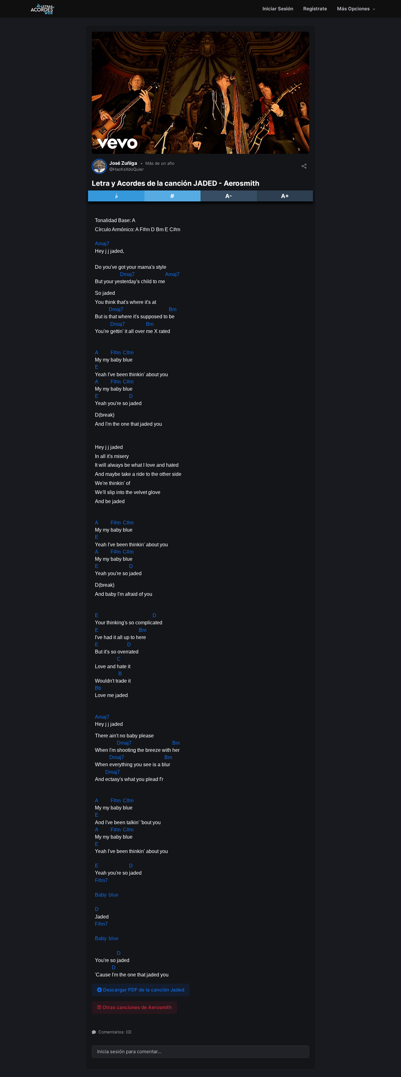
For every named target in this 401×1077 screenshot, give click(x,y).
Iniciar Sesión (278, 9)
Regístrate (315, 9)
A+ (285, 196)
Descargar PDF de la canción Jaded (143, 990)
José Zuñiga (123, 163)
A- (228, 196)
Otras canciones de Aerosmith (136, 1007)
